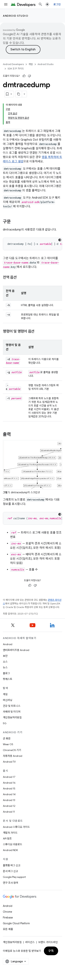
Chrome (7, 911)
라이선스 (30, 942)
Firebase (8, 917)
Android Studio (15, 15)
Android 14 (9, 794)
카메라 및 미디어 (11, 711)
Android (7, 644)
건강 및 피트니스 (11, 705)
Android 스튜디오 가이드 (16, 827)
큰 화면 (6, 738)
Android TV (9, 761)
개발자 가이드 (10, 832)
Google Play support (14, 877)
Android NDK (10, 850)
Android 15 (9, 788)
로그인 (57, 4)
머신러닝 (7, 700)
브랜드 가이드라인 (48, 942)
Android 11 (9, 811)
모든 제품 (8, 929)
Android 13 (9, 800)
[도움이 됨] (24, 76)
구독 (51, 951)
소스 (5, 661)
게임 (5, 694)
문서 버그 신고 (10, 871)
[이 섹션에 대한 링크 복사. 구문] (14, 222)
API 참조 (7, 838)
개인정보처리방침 (12, 717)
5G (4, 723)
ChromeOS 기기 (12, 750)
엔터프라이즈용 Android (16, 650)
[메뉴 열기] (5, 4)
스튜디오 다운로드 (12, 844)
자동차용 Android (12, 756)
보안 (5, 655)
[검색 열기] (40, 4)
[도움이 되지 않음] (29, 76)
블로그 (6, 673)
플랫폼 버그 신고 (11, 865)
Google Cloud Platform (16, 923)
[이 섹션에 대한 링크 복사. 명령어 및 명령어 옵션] (38, 331)
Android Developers (13, 64)
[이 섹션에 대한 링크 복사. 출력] (14, 435)
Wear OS (8, 744)
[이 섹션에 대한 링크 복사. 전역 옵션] (20, 277)
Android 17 (9, 777)
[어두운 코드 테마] (60, 240)
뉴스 (5, 667)
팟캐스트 (7, 679)
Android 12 (9, 806)
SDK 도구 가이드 (16, 68)
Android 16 (9, 782)
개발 (31, 64)
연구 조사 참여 (10, 882)
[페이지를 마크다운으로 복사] (19, 94)
